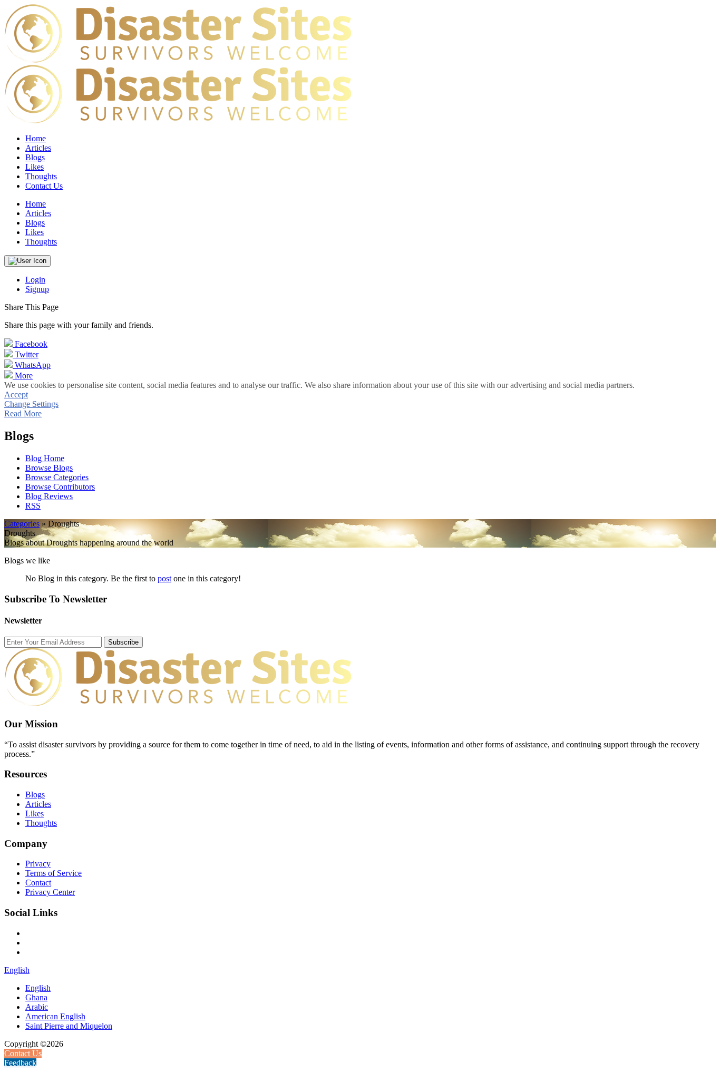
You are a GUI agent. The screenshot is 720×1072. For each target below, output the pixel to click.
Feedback (20, 1062)
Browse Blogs (49, 467)
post (164, 578)
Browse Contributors (60, 486)
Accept (16, 394)
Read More (23, 413)
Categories (22, 523)
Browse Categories (57, 477)
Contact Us (44, 185)
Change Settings (31, 403)
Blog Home (44, 458)
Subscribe (123, 642)
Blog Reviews (49, 496)
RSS (33, 505)
